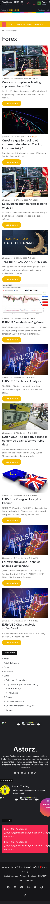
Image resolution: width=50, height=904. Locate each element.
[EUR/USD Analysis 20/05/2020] (25, 300)
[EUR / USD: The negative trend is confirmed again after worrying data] (25, 416)
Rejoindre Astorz (10, 876)
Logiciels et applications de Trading (22, 684)
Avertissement (43, 10)
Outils (6, 676)
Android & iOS (15, 688)
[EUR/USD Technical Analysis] (25, 359)
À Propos (8, 697)
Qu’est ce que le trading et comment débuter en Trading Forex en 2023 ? (22, 144)
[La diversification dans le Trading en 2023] (25, 182)
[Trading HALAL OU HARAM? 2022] (25, 242)
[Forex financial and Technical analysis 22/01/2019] (25, 540)
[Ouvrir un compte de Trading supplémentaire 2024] (25, 61)
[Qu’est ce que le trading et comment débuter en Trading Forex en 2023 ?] (25, 121)
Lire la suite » (12, 103)
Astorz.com (8, 79)
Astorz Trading (20, 786)
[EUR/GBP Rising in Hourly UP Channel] (25, 480)
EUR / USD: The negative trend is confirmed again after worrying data (24, 440)
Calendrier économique (16, 680)
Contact (9, 710)
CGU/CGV (42, 876)
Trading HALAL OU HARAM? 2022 (24, 261)
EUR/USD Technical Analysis (21, 381)
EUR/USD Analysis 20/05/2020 (23, 322)
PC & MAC (13, 693)
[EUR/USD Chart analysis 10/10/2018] (25, 603)
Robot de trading (11, 663)
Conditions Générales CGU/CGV (20, 706)
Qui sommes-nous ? (15, 701)
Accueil (7, 31)
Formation (8, 671)
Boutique (32, 876)
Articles (7, 659)
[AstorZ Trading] (18, 17)
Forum (6, 667)
